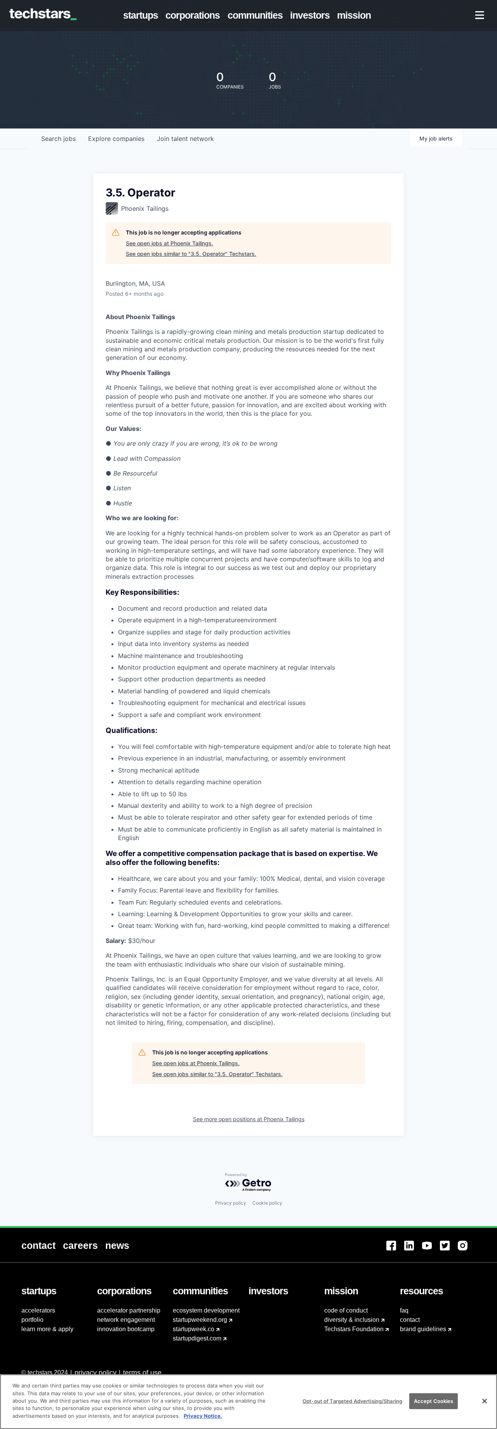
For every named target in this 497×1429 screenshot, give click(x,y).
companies (116, 138)
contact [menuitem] (410, 1319)
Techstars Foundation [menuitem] (354, 1329)
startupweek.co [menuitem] (193, 1329)
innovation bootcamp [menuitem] (126, 1329)
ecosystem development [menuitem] (206, 1310)
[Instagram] (467, 1250)
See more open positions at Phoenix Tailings (248, 1119)
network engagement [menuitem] (126, 1319)
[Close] (484, 1401)
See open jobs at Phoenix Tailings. (169, 243)
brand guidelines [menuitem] (423, 1329)
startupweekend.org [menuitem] (200, 1319)
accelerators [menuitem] (38, 1310)
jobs (58, 138)
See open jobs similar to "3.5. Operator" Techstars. (191, 253)
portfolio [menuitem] (32, 1319)
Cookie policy (267, 1203)
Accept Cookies (434, 1401)
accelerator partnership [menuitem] (128, 1310)
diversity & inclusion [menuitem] (351, 1319)
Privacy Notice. (203, 1416)
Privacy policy (230, 1203)
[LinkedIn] (413, 1250)
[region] (248, 1401)
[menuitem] (142, 15)
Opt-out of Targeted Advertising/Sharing (352, 1401)
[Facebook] (395, 1250)
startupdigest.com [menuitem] (197, 1338)
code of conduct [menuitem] (346, 1310)
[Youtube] (431, 1250)
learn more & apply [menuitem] (47, 1329)
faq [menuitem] (404, 1310)
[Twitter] (449, 1250)
